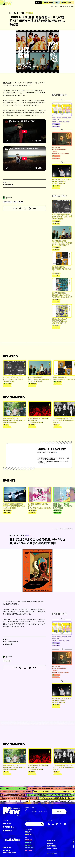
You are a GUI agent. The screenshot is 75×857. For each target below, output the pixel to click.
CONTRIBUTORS (9, 853)
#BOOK (28, 842)
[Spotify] (48, 824)
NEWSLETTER (29, 807)
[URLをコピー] (34, 208)
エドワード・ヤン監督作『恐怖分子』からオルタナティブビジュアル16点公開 (37, 788)
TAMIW (9, 83)
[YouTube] (52, 824)
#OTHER (28, 850)
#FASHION (29, 848)
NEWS (46, 2)
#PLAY (27, 832)
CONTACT (50, 842)
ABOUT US (7, 847)
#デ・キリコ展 (7, 661)
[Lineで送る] (20, 208)
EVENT (51, 2)
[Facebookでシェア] (29, 208)
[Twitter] (60, 824)
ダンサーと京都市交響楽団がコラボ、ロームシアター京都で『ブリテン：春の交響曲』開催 (45, 795)
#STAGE (28, 845)
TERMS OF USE (51, 847)
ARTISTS (6, 850)
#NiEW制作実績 (56, 801)
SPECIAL (57, 2)
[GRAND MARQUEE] (12, 839)
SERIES (63, 2)
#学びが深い (16, 801)
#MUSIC (28, 834)
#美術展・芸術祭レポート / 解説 (30, 801)
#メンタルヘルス (45, 801)
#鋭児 (15, 201)
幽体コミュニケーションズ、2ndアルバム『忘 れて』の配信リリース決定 (44, 791)
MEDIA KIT (50, 843)
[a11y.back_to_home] (6, 3)
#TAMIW (21, 201)
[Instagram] (56, 824)
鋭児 (4, 83)
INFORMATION (51, 845)
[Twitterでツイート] (25, 208)
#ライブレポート (7, 801)
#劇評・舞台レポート (68, 801)
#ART (27, 837)
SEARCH (27, 820)
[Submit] (42, 824)
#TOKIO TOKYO (7, 201)
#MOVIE (28, 840)
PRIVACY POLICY (52, 848)
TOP (52, 6)
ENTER (59, 811)
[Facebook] (65, 824)
